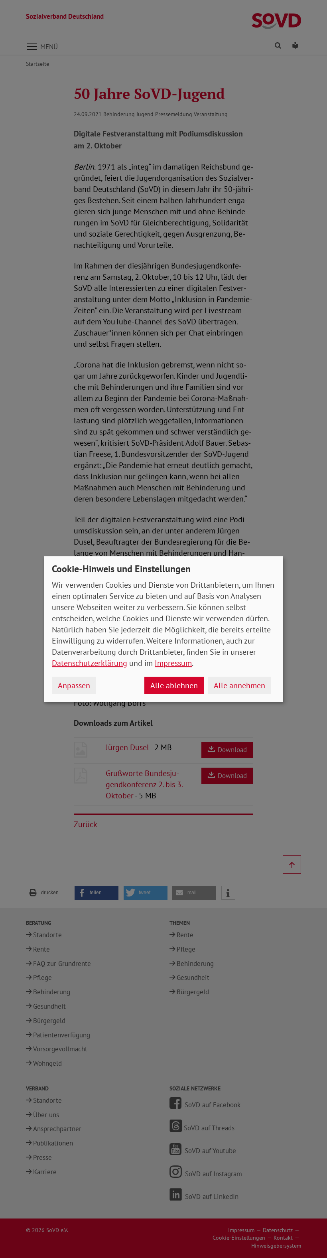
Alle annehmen (239, 685)
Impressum (173, 663)
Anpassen (74, 685)
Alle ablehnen (174, 685)
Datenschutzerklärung (89, 663)
